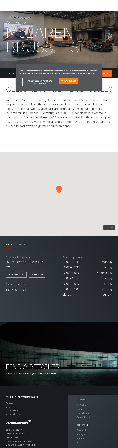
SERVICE (20, 244)
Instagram (82, 434)
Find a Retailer (83, 413)
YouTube (81, 438)
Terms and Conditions (19, 441)
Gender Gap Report (16, 433)
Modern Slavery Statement (21, 445)
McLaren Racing (13, 414)
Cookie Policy (14, 430)
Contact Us (82, 404)
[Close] (98, 67)
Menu (12, 73)
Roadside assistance (86, 417)
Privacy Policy (14, 437)
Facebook (81, 430)
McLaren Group (13, 410)
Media (9, 407)
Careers (9, 403)
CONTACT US (37, 275)
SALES (9, 244)
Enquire (80, 409)
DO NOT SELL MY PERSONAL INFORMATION (40, 82)
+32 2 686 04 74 (16, 290)
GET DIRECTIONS (16, 275)
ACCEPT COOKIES (68, 81)
